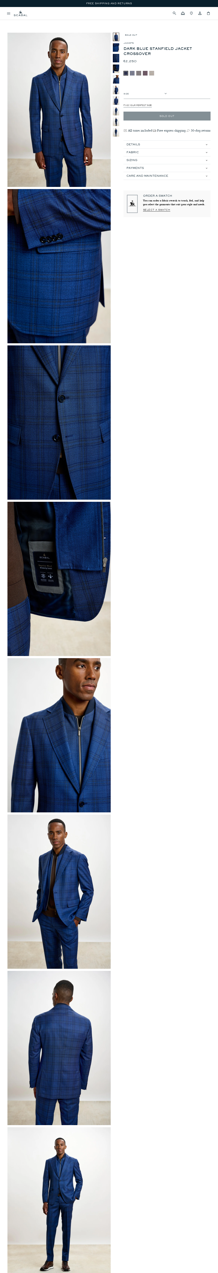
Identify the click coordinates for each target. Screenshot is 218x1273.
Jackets (128, 43)
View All (13, 20)
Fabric (132, 152)
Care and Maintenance (147, 175)
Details (133, 144)
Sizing (131, 160)
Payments (135, 168)
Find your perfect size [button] (137, 105)
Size (126, 93)
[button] (174, 13)
